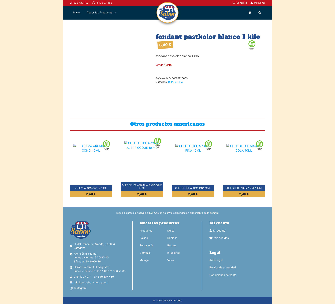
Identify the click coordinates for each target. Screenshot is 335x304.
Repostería (146, 245)
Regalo (171, 245)
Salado (144, 238)
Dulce (170, 230)
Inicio (76, 12)
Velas (170, 260)
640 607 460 (106, 276)
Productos (146, 230)
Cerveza (145, 252)
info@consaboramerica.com (91, 282)
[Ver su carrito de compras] (250, 12)
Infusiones (173, 252)
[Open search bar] (260, 12)
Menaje (144, 260)
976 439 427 (82, 276)
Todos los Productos (99, 12)
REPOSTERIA (175, 81)
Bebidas (172, 238)
